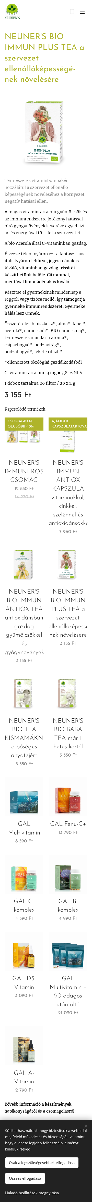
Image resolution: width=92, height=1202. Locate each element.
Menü (82, 11)
